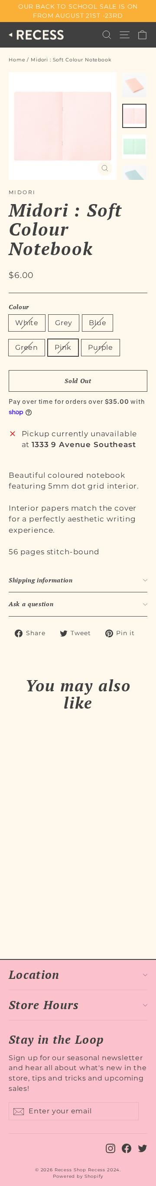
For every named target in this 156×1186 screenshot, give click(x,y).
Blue (97, 323)
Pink (63, 347)
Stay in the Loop (56, 1039)
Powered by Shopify (78, 1176)
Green (26, 347)
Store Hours (44, 1005)
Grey (63, 323)
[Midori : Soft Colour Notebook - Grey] (23, 917)
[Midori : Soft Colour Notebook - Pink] (52, 917)
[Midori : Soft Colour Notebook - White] (13, 917)
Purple (100, 347)
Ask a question (31, 604)
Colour (19, 307)
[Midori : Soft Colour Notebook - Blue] (32, 917)
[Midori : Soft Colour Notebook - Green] (42, 917)
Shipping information (41, 580)
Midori (22, 192)
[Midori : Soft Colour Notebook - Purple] (61, 917)
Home (17, 60)
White (27, 323)
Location (34, 974)
